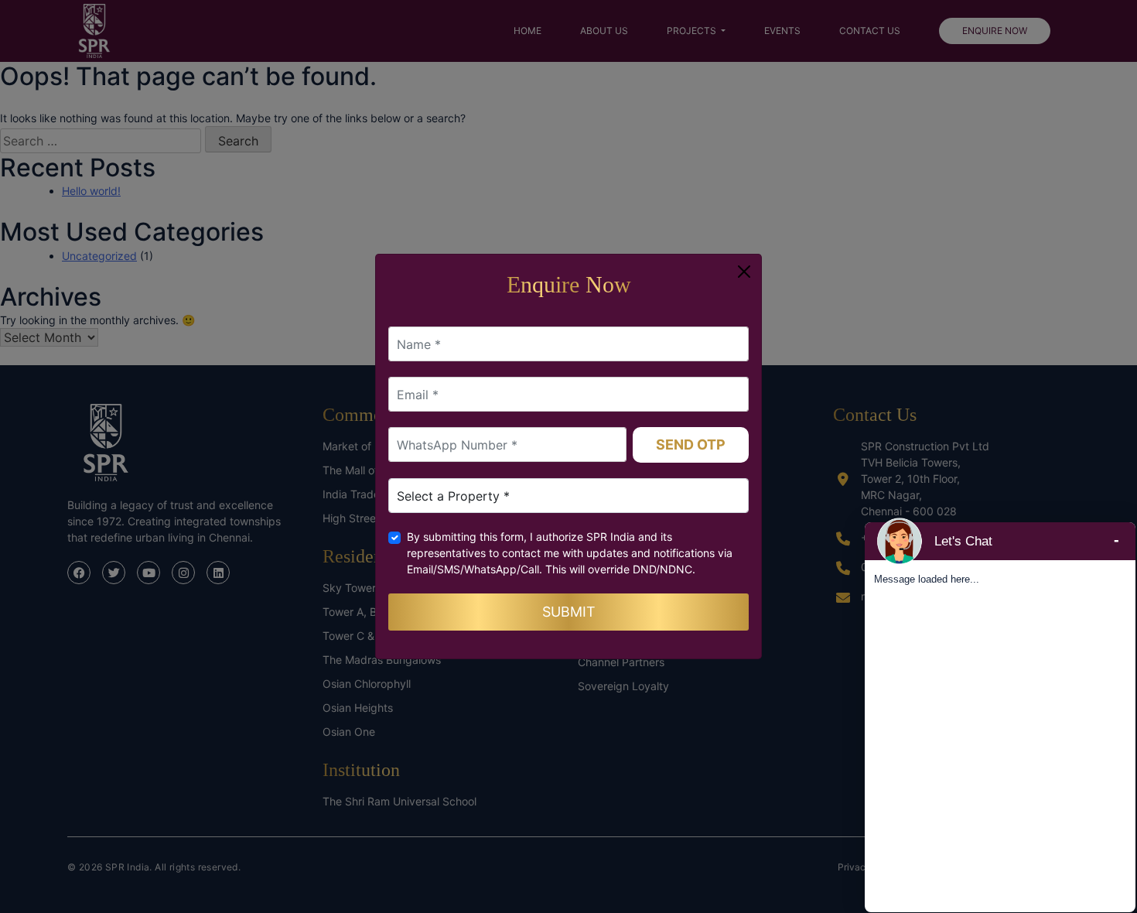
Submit (569, 612)
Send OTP (691, 444)
